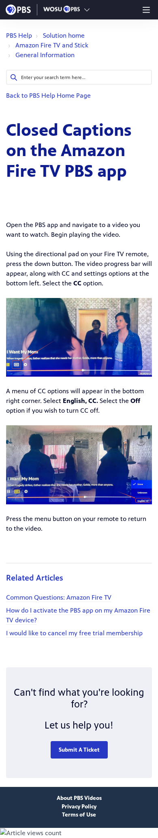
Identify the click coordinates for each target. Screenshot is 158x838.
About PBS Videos (79, 798)
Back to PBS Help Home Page (48, 95)
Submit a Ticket (79, 749)
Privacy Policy (79, 806)
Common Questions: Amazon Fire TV (58, 597)
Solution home (64, 35)
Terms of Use (79, 814)
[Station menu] (87, 10)
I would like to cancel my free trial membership (74, 633)
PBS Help (19, 35)
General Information (45, 55)
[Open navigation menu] (146, 9)
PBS (18, 9)
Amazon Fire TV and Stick (51, 45)
